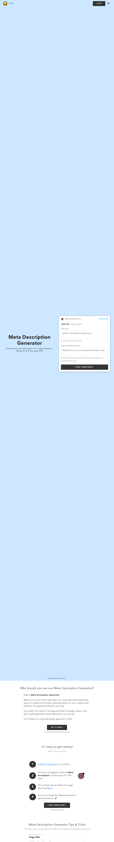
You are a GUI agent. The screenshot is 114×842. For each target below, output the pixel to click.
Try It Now (56, 727)
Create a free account (48, 764)
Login (99, 3)
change (79, 324)
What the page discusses (70, 346)
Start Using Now (83, 367)
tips (49, 788)
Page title (64, 329)
